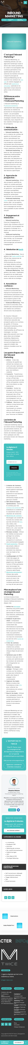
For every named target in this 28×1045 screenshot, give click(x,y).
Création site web (6, 992)
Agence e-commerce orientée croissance (14, 766)
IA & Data (9, 846)
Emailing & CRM (11, 844)
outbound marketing (11, 105)
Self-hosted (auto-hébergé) (13, 873)
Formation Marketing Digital (20, 1005)
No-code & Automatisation (15, 850)
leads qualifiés (17, 256)
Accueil (4, 19)
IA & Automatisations (7, 1003)
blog (20, 522)
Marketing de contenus (13, 848)
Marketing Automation (14, 572)
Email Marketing (5, 1001)
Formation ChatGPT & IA (20, 1014)
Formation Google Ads (19, 1003)
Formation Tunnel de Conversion (20, 1012)
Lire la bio (12, 810)
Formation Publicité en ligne (19, 1007)
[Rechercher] (22, 3)
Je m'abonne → (19, 1042)
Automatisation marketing (13, 875)
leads (21, 249)
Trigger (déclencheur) (11, 877)
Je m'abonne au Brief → (14, 830)
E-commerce (4, 994)
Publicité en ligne (11, 852)
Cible (5, 200)
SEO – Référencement (5, 996)
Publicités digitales (7, 1000)
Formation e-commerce (17, 994)
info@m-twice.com (7, 980)
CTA (20, 685)
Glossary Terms (10, 20)
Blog (15, 1023)
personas (17, 606)
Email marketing (11, 544)
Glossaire (17, 1025)
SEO (8, 854)
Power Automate (10, 881)
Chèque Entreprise (19, 1027)
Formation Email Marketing (18, 1001)
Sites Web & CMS (12, 856)
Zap (6, 879)
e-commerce (10, 842)
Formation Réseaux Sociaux (19, 1010)
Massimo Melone (14, 790)
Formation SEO (18, 996)
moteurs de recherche (13, 507)
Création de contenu (7, 998)
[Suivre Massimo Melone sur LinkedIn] (18, 809)
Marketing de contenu (14, 516)
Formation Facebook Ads (20, 998)
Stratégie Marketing (12, 858)
